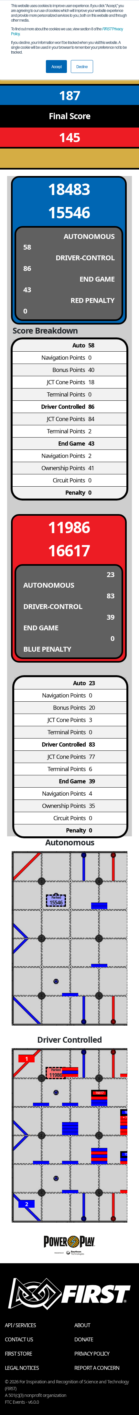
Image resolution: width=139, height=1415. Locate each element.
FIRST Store (18, 1353)
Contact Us (19, 1339)
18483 (69, 189)
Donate (83, 1339)
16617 (69, 550)
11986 (69, 527)
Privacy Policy (91, 1353)
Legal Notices (22, 1367)
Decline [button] (82, 66)
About (82, 1325)
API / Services (20, 1325)
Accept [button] (56, 66)
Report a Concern (96, 1367)
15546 (69, 212)
